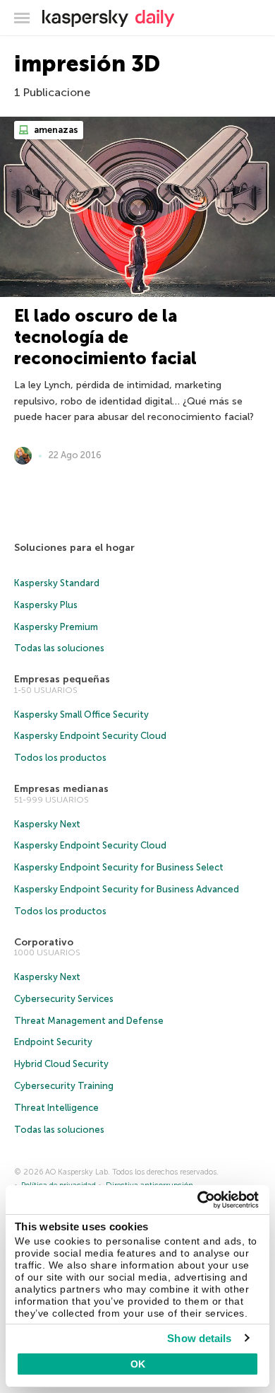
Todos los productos (60, 757)
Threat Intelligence (56, 1107)
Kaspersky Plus (46, 605)
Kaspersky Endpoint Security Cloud (90, 735)
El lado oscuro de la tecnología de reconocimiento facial (105, 336)
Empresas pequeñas (62, 679)
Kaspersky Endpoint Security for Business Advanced (126, 889)
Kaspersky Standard (56, 583)
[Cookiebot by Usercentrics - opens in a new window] (198, 1200)
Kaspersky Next (47, 824)
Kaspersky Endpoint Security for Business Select (119, 867)
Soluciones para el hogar (74, 548)
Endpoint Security (53, 1042)
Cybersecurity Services (64, 998)
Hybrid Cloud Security (61, 1064)
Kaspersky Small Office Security (81, 714)
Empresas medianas (61, 789)
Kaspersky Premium (56, 627)
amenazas (55, 129)
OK (137, 1364)
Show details (199, 1338)
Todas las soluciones (59, 648)
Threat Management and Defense (89, 1020)
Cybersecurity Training (64, 1085)
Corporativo (43, 942)
